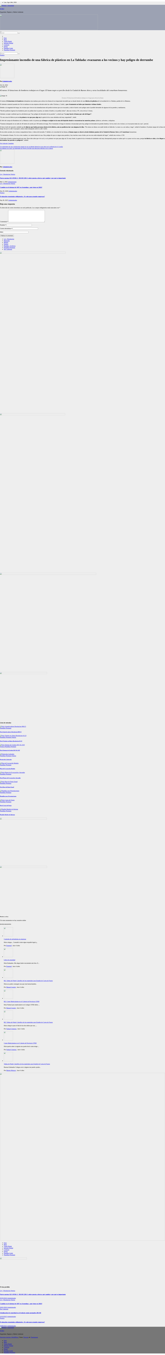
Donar (6, 46)
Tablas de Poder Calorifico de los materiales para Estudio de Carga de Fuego (27, 1064)
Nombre (3, 225)
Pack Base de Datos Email (7, 787)
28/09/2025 (3, 1326)
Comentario (4, 221)
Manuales (7, 241)
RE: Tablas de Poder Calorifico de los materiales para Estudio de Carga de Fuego (28, 981)
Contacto (6, 45)
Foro (5, 38)
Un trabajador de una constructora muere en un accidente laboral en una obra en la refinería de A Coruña (31, 147)
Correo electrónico (6, 228)
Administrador (7, 81)
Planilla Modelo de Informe (7, 814)
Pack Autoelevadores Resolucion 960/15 (10, 732)
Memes (6, 242)
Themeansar (34, 1337)
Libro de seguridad (9, 960)
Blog (5, 39)
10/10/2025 (3, 1316)
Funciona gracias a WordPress (9, 1337)
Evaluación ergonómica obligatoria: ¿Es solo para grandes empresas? (22, 196)
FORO (2, 9)
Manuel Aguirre (11, 987)
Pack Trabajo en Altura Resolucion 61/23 (11, 741)
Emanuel (9, 945)
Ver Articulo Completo (7, 143)
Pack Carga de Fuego (6, 805)
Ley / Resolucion (5, 174)
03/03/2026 (3, 1298)
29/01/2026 (3, 1307)
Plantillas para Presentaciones (8, 796)
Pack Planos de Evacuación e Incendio (10, 778)
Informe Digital (8, 43)
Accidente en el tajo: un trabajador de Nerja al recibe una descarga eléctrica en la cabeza (26, 148)
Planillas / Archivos (9, 246)
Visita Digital (8, 41)
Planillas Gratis (8, 48)
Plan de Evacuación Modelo (7, 768)
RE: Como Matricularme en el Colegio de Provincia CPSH (21, 1001)
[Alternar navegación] (1, 31)
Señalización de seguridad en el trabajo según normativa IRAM (20, 1313)
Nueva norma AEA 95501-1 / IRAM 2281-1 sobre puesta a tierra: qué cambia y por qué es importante (33, 178)
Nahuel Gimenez (11, 1029)
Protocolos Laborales (6, 759)
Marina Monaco (11, 1070)
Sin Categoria (8, 249)
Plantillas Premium (9, 50)
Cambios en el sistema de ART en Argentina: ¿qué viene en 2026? (21, 187)
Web (1, 232)
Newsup (25, 1337)
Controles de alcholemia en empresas (15, 939)
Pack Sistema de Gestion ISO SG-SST (10, 750)
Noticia (2, 55)
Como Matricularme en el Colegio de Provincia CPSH (20, 1043)
